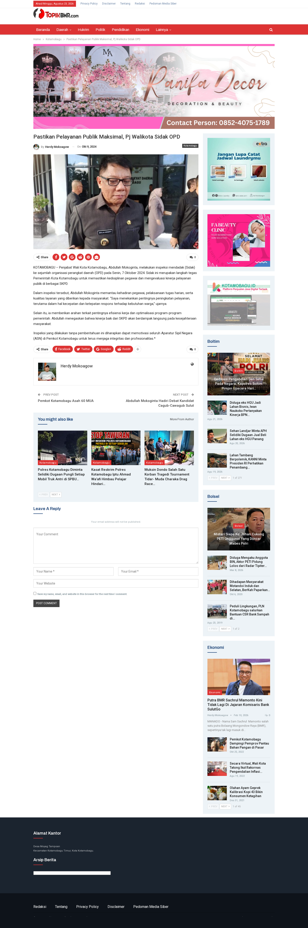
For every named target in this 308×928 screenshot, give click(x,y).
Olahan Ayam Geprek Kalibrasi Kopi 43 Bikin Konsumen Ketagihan (246, 792)
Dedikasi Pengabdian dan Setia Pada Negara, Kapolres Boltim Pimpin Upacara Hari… (239, 383)
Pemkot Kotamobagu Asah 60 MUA (66, 401)
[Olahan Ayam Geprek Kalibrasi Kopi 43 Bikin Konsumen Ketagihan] (217, 793)
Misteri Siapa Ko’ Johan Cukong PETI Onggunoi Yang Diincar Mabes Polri (239, 538)
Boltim (238, 370)
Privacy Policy (89, 3)
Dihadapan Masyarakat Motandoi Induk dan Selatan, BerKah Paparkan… (250, 586)
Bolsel (239, 525)
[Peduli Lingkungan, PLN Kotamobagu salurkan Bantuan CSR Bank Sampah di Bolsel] (217, 611)
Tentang (125, 3)
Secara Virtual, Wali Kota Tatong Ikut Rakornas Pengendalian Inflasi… (248, 767)
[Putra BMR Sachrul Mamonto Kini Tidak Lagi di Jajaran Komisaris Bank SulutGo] (238, 677)
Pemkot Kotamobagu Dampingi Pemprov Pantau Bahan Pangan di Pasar (249, 743)
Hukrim (83, 30)
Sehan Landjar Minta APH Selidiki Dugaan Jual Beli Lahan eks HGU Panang (248, 435)
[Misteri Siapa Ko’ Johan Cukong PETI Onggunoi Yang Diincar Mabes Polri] (239, 529)
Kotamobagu (190, 145)
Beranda (43, 30)
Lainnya (162, 30)
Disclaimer (109, 3)
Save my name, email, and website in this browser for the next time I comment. (82, 594)
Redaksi (140, 3)
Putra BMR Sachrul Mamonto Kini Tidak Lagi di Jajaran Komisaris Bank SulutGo (238, 704)
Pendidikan (120, 30)
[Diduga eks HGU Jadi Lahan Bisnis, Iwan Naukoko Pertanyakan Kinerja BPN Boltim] (217, 408)
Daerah (62, 30)
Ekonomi (142, 30)
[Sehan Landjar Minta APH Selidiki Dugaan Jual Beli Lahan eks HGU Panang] (217, 436)
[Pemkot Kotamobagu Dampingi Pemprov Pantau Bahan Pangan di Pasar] (217, 744)
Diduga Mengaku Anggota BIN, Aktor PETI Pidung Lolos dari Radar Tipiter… (249, 562)
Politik (100, 30)
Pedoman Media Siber (163, 3)
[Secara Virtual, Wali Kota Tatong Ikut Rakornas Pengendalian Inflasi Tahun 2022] (217, 768)
